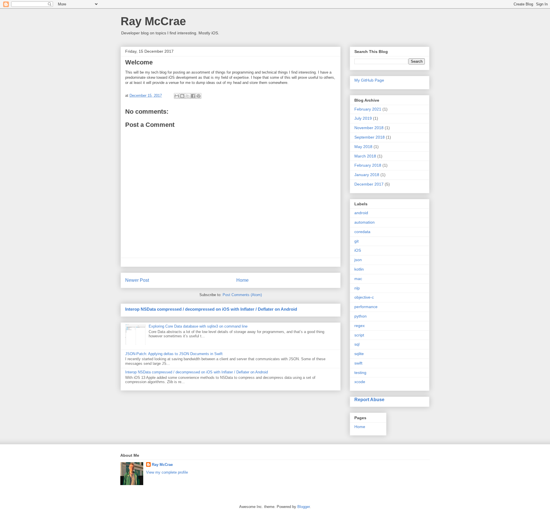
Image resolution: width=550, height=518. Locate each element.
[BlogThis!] (182, 96)
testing (360, 372)
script (359, 335)
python (360, 316)
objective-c (364, 297)
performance (366, 306)
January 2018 (366, 174)
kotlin (359, 269)
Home (242, 280)
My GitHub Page (369, 80)
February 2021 (367, 109)
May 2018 (363, 146)
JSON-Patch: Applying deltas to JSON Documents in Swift (174, 354)
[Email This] (177, 96)
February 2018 (367, 165)
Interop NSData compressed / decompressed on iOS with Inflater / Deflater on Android (211, 309)
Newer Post (137, 280)
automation (364, 222)
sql (357, 344)
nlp (357, 288)
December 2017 (369, 184)
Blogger (303, 507)
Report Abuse (369, 399)
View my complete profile (167, 472)
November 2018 (369, 127)
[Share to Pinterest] (198, 96)
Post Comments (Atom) (242, 295)
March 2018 (365, 156)
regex (359, 325)
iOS (357, 250)
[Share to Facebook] (193, 96)
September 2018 (369, 137)
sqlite (359, 353)
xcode (359, 381)
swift (358, 363)
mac (358, 278)
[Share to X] (187, 96)
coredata (362, 231)
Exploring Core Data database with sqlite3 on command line (198, 326)
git (356, 241)
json (358, 259)
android (361, 212)
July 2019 (363, 118)
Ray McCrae (153, 21)
